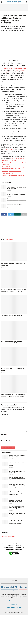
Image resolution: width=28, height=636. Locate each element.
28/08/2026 (9, 196)
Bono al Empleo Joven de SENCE (11, 171)
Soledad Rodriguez (7, 35)
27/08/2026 (9, 201)
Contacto (14, 604)
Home (2, 12)
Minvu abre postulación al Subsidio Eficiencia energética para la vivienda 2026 (17, 478)
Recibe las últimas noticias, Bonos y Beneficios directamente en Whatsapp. (14, 546)
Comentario (5, 414)
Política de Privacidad (14, 607)
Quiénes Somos (14, 601)
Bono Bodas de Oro (7, 173)
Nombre (4, 434)
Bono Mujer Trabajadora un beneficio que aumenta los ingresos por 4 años (13, 167)
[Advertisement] (14, 7)
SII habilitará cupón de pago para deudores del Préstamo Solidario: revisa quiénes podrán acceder (16, 500)
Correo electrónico (7, 441)
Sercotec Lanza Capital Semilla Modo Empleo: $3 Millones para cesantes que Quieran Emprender (17, 514)
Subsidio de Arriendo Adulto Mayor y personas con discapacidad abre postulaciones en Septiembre (17, 522)
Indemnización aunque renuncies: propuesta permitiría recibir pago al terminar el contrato (16, 507)
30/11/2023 (16, 35)
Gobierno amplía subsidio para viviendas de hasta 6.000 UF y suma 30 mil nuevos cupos (16, 493)
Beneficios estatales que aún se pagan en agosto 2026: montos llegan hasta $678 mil (17, 471)
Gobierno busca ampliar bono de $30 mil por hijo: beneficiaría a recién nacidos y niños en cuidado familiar (17, 187)
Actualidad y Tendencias (8, 12)
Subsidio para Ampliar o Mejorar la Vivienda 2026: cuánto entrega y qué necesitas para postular (12, 368)
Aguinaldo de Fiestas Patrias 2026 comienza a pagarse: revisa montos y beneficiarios (17, 464)
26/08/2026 (3, 398)
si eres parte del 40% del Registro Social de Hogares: (12, 159)
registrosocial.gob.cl (9, 149)
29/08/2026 (9, 190)
